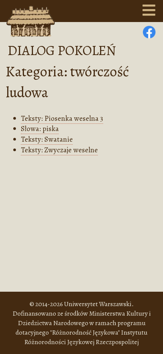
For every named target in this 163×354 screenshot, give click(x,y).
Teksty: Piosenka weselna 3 (62, 118)
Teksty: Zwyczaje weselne (59, 150)
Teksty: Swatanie (47, 139)
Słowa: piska (40, 128)
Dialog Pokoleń (62, 50)
